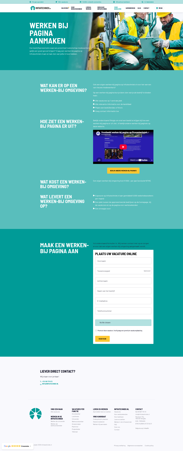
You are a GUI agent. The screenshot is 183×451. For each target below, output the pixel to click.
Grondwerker (76, 414)
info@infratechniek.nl (142, 414)
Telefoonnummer (104, 310)
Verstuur (102, 339)
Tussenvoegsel (103, 271)
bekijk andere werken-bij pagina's (123, 170)
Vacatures (64, 8)
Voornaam (101, 261)
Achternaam (102, 281)
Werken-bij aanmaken (100, 424)
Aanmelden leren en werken (102, 412)
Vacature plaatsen (99, 422)
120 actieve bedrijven (123, 2)
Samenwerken (130, 8)
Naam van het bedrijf (106, 291)
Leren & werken (88, 8)
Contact (146, 8)
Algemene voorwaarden (135, 445)
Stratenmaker (76, 424)
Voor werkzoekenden (76, 8)
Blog (139, 8)
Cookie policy (149, 445)
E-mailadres (102, 300)
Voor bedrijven (117, 8)
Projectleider (76, 429)
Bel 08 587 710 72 (140, 412)
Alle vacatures (55, 412)
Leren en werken (119, 419)
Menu (161, 8)
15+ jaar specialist (38, 2)
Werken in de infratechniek (123, 422)
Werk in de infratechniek (102, 8)
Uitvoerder (75, 419)
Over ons (117, 427)
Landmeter (75, 416)
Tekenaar (75, 432)
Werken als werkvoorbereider (56, 424)
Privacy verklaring (119, 445)
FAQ (115, 424)
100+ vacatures (63, 2)
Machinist (75, 427)
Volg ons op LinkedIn (142, 428)
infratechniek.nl (46, 445)
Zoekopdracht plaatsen (100, 419)
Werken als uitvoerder (58, 421)
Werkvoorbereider (77, 421)
